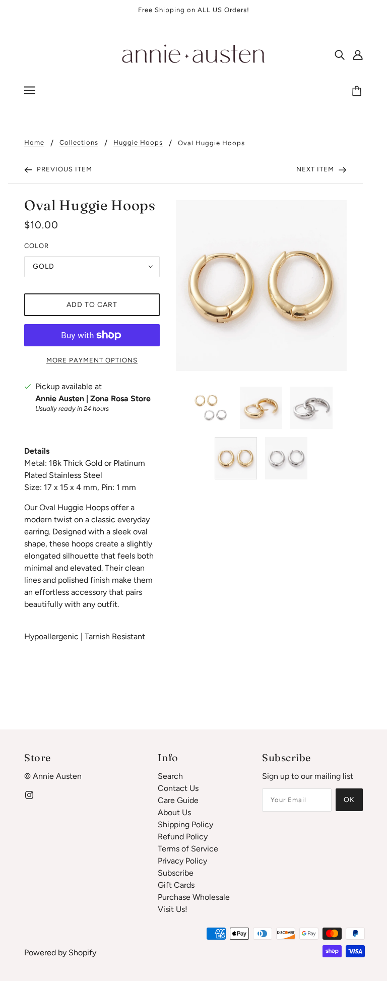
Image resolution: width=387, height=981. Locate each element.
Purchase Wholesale (194, 897)
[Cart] (358, 91)
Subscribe (176, 873)
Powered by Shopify (60, 952)
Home (34, 142)
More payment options (92, 360)
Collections (78, 142)
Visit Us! (172, 909)
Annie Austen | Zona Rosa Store (93, 398)
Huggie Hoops (138, 142)
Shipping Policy (185, 824)
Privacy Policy (182, 861)
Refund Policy (183, 836)
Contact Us (178, 788)
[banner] (193, 53)
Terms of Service (188, 848)
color (36, 246)
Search (170, 776)
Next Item (316, 169)
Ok (349, 799)
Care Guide (178, 800)
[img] (340, 54)
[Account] (358, 54)
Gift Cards (176, 885)
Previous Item (63, 169)
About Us (174, 812)
